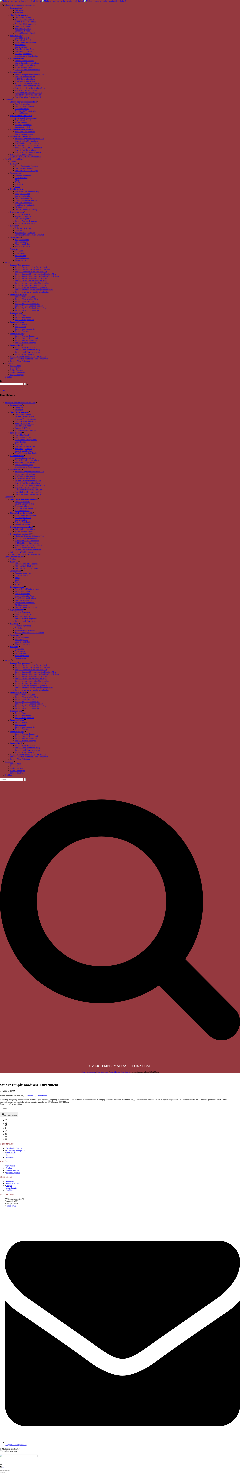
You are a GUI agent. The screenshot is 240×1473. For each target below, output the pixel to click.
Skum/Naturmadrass (19, 15)
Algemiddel (19, 251)
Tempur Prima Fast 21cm (25, 301)
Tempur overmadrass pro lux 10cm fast (30, 285)
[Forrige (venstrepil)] (1, 1472)
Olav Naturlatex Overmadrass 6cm (28, 92)
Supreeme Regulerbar (23, 216)
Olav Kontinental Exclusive (26, 200)
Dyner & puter (11, 1188)
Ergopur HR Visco (22, 31)
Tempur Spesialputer (23, 317)
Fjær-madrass (16, 36)
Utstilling (8, 377)
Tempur (8, 262)
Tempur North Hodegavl (24, 354)
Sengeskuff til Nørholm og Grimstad (29, 235)
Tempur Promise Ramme (25, 336)
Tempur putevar (21, 324)
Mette (17, 180)
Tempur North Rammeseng (25, 347)
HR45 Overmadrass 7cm (25, 81)
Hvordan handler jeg (14, 1148)
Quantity (3, 1108)
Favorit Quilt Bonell (23, 40)
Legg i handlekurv (10, 1115)
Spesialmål (9, 99)
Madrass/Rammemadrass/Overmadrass (20, 5)
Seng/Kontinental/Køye (14, 159)
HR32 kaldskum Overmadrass (27, 143)
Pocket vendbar (21, 122)
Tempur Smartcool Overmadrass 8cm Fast (31, 278)
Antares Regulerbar (22, 214)
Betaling (9, 1168)
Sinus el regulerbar (22, 244)
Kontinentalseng (17, 189)
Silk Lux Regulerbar (23, 219)
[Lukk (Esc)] (9, 1470)
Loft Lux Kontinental (23, 203)
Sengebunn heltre (22, 240)
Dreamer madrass (22, 109)
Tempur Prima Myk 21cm (25, 297)
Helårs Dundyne (16, 370)
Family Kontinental (22, 194)
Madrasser (91, 1072)
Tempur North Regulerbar (25, 223)
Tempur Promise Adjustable (26, 340)
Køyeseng (14, 226)
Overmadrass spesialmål (20, 136)
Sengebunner (15, 237)
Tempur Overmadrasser (20, 265)
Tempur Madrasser (18, 294)
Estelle (17, 182)
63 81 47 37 (11, 1206)
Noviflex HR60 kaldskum (25, 24)
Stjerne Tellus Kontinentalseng (27, 191)
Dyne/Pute (9, 363)
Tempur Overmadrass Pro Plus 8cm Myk (31, 267)
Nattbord (13, 161)
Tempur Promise (17, 334)
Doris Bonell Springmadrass (26, 42)
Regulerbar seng (17, 212)
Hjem (83, 1072)
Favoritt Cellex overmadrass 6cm (28, 83)
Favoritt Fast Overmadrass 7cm (27, 86)
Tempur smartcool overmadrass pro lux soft (32, 287)
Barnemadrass (16, 8)
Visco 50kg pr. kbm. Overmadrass (28, 148)
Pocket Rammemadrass (24, 67)
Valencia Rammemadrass (25, 65)
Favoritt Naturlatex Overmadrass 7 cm (30, 88)
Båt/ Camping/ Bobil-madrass (21, 154)
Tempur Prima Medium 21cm (26, 299)
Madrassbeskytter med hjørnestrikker (29, 74)
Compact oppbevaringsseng (26, 209)
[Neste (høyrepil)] (3, 1472)
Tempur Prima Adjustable (20, 361)
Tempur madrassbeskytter (25, 329)
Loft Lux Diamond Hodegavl (26, 171)
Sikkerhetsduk (20, 256)
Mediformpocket (21, 207)
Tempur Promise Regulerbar (26, 221)
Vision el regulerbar (22, 246)
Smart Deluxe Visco (23, 28)
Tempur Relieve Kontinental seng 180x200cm (28, 356)
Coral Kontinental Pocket (25, 198)
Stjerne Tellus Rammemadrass (27, 63)
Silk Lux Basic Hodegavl (25, 168)
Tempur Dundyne (22, 331)
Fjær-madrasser (102, 1072)
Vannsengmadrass (22, 258)
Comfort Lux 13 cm (23, 17)
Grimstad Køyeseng (23, 228)
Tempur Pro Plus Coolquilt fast (27, 310)
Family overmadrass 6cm (25, 77)
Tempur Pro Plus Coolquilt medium (29, 306)
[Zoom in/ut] (1, 1470)
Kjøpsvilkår (10, 1166)
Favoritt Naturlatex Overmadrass (28, 152)
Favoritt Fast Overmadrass (25, 150)
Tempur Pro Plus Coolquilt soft (27, 304)
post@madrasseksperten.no (15, 1445)
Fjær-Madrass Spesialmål (21, 116)
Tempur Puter (20, 315)
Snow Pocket (20, 45)
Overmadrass (15, 72)
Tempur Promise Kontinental (26, 338)
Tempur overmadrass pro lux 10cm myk (30, 281)
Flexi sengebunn (21, 242)
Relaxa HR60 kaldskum (24, 26)
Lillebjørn (19, 10)
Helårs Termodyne (17, 372)
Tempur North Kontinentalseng (27, 350)
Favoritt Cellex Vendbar (24, 19)
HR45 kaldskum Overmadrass (27, 145)
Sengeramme (15, 173)
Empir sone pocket (22, 127)
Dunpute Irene (15, 368)
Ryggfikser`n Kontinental (25, 205)
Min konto (10, 1157)
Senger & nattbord (13, 1183)
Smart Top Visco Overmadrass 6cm (29, 97)
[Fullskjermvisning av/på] (3, 1470)
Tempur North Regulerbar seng (27, 352)
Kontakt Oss (11, 1153)
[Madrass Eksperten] (63, 1)
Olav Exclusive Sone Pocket (26, 56)
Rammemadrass (17, 58)
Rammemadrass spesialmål (21, 129)
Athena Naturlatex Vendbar (26, 33)
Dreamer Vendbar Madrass (25, 22)
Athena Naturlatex (22, 113)
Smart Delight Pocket (23, 51)
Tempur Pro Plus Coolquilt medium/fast (30, 308)
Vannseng (14, 249)
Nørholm (18, 230)
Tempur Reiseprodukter (24, 320)
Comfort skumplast (22, 104)
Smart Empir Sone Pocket (25, 49)
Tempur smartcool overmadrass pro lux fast (32, 292)
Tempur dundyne (17, 375)
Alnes (17, 187)
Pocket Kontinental (22, 196)
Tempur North (16, 345)
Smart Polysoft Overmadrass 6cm (28, 95)
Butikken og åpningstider (16, 1150)
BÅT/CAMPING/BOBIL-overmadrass (25, 157)
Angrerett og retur (13, 1172)
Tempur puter (16, 313)
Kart (7, 1155)
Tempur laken (20, 327)
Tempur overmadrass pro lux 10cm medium (32, 283)
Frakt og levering (12, 1170)
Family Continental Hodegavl (26, 166)
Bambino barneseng (23, 175)
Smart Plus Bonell (22, 38)
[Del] (6, 1470)
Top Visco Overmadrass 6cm (26, 90)
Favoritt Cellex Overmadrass (26, 141)
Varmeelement (20, 260)
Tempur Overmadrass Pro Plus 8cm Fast (31, 272)
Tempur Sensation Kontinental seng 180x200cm (29, 359)
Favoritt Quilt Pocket (23, 54)
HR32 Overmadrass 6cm (25, 79)
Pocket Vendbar (21, 47)
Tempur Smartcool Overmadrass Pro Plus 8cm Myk (35, 274)
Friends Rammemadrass (24, 61)
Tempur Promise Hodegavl (25, 343)
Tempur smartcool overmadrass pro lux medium (34, 290)
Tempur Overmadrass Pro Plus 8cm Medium (32, 269)
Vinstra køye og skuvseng (25, 232)
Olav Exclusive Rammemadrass (27, 70)
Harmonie (19, 184)
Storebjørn (19, 12)
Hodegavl (14, 164)
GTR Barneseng (21, 178)
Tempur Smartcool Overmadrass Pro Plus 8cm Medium (37, 276)
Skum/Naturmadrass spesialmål (23, 102)
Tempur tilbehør (17, 322)
